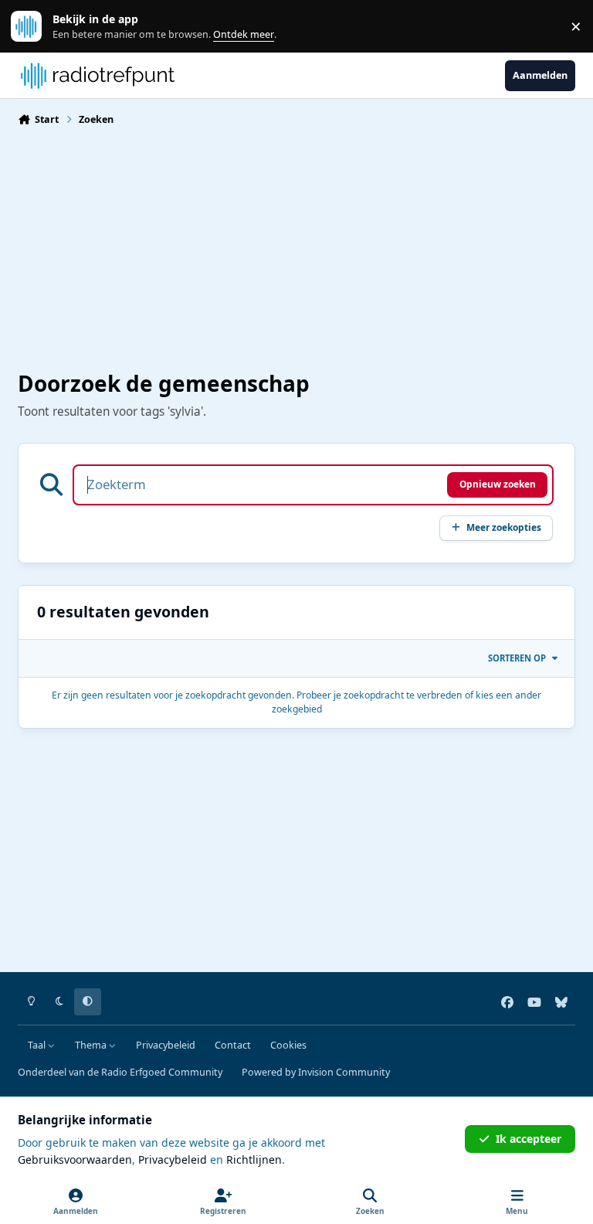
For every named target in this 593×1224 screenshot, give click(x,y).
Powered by (316, 1072)
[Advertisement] (296, 247)
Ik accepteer (528, 1138)
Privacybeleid (165, 1045)
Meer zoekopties (503, 527)
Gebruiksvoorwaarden (75, 1159)
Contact (233, 1045)
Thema (92, 1045)
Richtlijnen (254, 1159)
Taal (38, 1045)
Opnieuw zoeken (497, 484)
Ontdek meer (34, 26)
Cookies (288, 1045)
